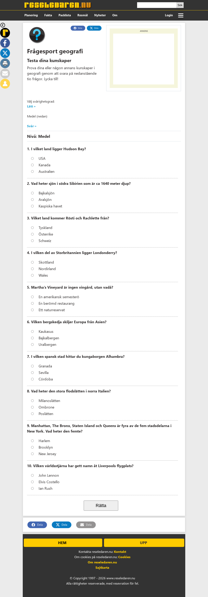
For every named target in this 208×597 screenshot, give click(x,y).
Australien (46, 171)
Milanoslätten (49, 400)
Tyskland (45, 227)
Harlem (44, 440)
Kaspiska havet (50, 205)
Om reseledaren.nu (102, 562)
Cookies (124, 557)
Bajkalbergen (49, 337)
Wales (43, 275)
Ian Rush (45, 488)
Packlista (64, 15)
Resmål (82, 15)
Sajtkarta (102, 567)
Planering (31, 15)
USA (42, 158)
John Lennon (49, 475)
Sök (180, 5)
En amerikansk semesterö (59, 296)
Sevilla (44, 372)
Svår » (31, 126)
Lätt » (31, 106)
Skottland (46, 262)
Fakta (48, 15)
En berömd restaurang (57, 303)
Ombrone (46, 407)
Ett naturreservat (52, 309)
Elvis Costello (49, 481)
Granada (45, 365)
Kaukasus (46, 331)
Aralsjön (45, 199)
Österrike (46, 234)
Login (169, 15)
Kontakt (120, 551)
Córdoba (46, 378)
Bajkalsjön (46, 192)
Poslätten (46, 413)
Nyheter (100, 15)
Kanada (44, 164)
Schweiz (45, 240)
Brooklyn (46, 447)
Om (114, 15)
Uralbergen (47, 344)
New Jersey (47, 453)
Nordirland (47, 268)
